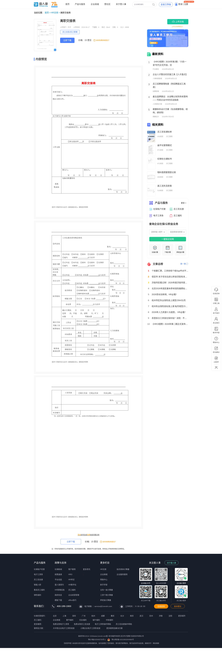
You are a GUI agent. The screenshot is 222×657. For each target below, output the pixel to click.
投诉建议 (177, 606)
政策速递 (58, 574)
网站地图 (156, 643)
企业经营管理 (73, 595)
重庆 (112, 616)
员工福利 (72, 590)
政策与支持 (60, 563)
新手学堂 (103, 585)
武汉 (141, 616)
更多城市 (181, 616)
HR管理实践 (59, 590)
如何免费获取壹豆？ (103, 40)
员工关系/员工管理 (69, 32)
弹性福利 (37, 595)
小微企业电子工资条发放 (90, 628)
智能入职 (37, 585)
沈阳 (170, 616)
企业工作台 (166, 4)
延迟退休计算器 (123, 569)
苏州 (151, 616)
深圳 (74, 616)
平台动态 (58, 580)
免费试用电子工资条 (61, 624)
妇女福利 (83, 620)
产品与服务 (39, 563)
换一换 (183, 264)
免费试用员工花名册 (82, 624)
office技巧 (72, 600)
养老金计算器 (105, 600)
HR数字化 (72, 585)
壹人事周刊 (59, 585)
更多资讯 (86, 569)
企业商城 (103, 574)
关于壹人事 (171, 563)
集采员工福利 (39, 590)
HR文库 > (55, 13)
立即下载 (67, 40)
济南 (161, 616)
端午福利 (96, 620)
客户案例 (72, 569)
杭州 (93, 616)
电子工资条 (38, 574)
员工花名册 (38, 580)
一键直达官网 (167, 239)
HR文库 (103, 569)
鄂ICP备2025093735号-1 (97, 640)
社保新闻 (58, 569)
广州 (83, 616)
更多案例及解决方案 (114, 628)
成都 (103, 616)
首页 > (47, 13)
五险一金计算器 (106, 590)
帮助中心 (103, 580)
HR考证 (71, 580)
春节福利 (69, 620)
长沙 (122, 616)
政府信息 (58, 595)
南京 (132, 616)
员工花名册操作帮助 (124, 624)
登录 (79, 535)
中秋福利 (109, 620)
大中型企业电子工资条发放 (64, 628)
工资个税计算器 (106, 595)
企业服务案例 (122, 574)
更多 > (183, 203)
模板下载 (58, 600)
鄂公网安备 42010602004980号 (123, 640)
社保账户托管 (39, 569)
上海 (64, 616)
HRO (70, 574)
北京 (55, 616)
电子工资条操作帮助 (103, 624)
